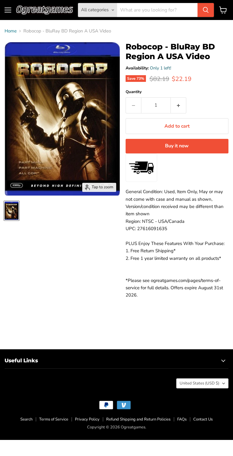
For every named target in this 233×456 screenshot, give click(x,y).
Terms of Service (53, 419)
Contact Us (203, 419)
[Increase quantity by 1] (178, 105)
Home (11, 31)
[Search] (206, 10)
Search (26, 419)
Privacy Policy (87, 419)
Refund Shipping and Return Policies (138, 419)
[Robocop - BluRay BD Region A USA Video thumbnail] (11, 210)
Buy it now (177, 145)
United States (199, 383)
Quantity (134, 92)
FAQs (182, 419)
